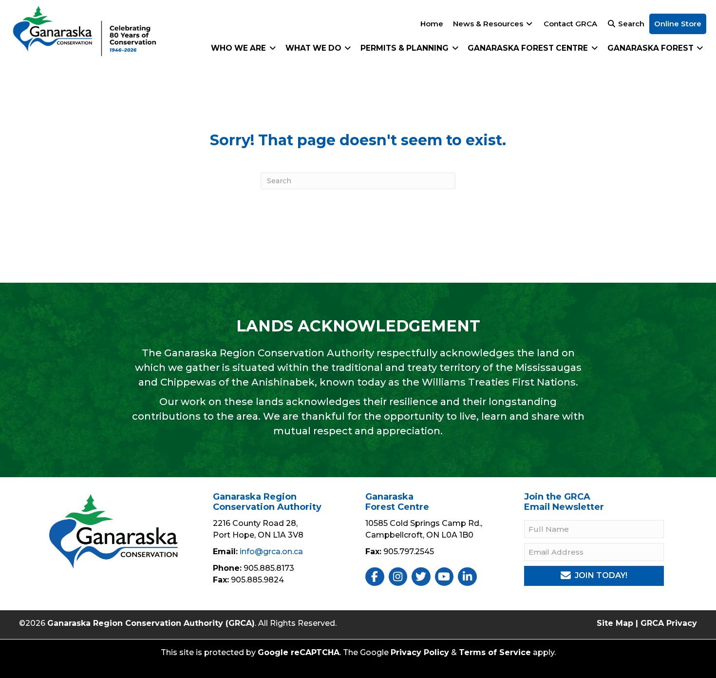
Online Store (677, 23)
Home (431, 23)
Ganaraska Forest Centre (529, 48)
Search (630, 23)
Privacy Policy (420, 652)
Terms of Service (495, 652)
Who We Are (239, 48)
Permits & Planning (405, 48)
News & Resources (489, 23)
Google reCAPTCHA (298, 652)
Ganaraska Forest (651, 48)
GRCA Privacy (669, 623)
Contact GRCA (570, 23)
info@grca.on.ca (271, 551)
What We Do (314, 48)
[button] (593, 576)
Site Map (615, 623)
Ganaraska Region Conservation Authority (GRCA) (151, 623)
